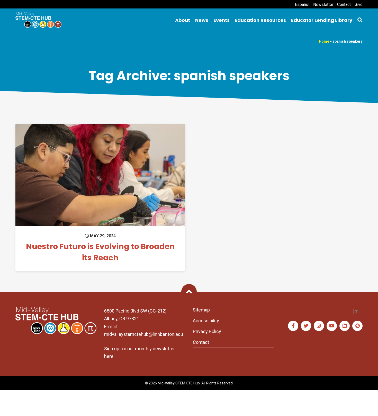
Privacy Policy (207, 331)
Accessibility (206, 320)
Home (324, 41)
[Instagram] (319, 326)
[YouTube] (332, 326)
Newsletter (323, 4)
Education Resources (260, 20)
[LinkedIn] (344, 326)
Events (221, 20)
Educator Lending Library (321, 20)
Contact (344, 4)
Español (302, 4)
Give (359, 4)
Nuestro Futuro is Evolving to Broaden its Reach (100, 252)
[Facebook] (293, 326)
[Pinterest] (357, 326)
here (108, 356)
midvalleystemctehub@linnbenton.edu (143, 334)
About (182, 20)
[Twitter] (306, 326)
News (201, 20)
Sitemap (201, 310)
